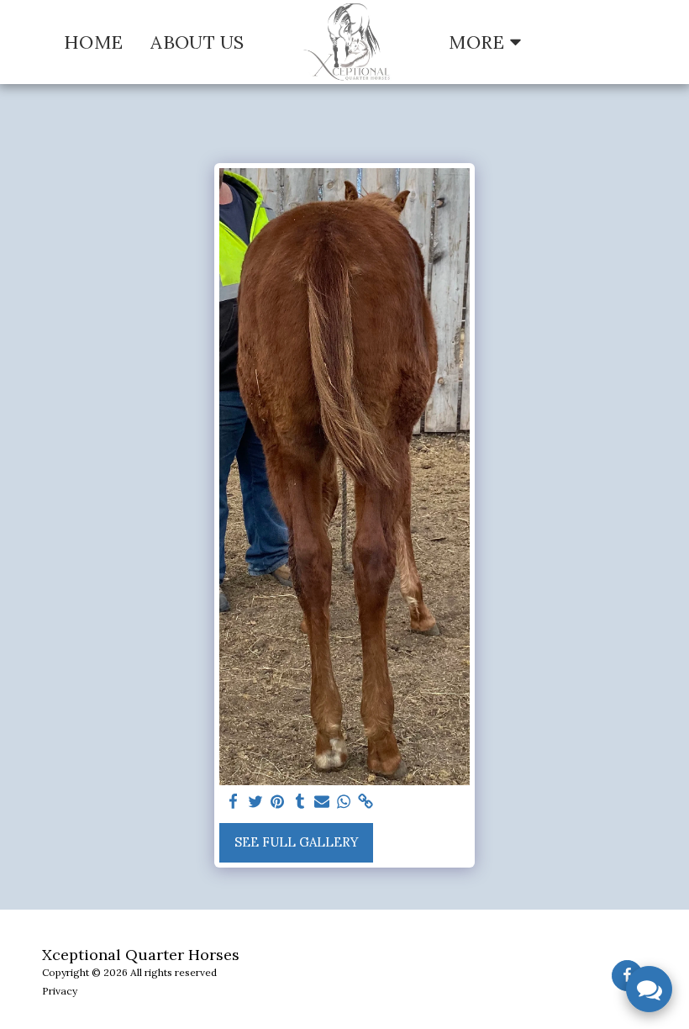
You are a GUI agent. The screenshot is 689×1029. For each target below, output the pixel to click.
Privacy (59, 990)
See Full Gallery (296, 842)
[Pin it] (278, 802)
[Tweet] (256, 802)
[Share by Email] (322, 802)
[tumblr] (300, 802)
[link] (366, 802)
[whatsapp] (344, 802)
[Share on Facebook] (234, 802)
